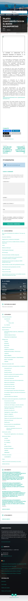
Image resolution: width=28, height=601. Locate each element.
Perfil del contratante (6, 454)
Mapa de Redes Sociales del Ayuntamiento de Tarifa (13, 264)
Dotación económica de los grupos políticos (13, 374)
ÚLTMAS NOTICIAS (6, 464)
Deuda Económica (8, 372)
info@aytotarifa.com (7, 556)
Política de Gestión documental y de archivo (11, 461)
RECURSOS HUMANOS (8, 448)
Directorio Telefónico (6, 237)
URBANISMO (6, 452)
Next (24, 145)
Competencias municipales (10, 402)
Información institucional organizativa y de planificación (14, 398)
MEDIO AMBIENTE (7, 355)
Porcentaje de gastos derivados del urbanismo (14, 390)
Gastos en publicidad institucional (11, 376)
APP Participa (5, 252)
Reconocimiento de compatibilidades (12, 424)
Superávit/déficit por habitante (11, 396)
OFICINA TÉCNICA (7, 446)
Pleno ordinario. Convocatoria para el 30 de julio (11, 568)
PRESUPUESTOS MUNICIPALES (10, 337)
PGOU (3, 245)
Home (4, 30)
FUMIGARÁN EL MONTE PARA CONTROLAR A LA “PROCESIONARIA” (20, 150)
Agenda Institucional (6, 327)
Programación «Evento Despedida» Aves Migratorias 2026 (13, 564)
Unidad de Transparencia (9, 426)
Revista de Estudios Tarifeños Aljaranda (10, 254)
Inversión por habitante (9, 384)
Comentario (6, 181)
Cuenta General (7, 370)
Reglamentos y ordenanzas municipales (10, 239)
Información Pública (6, 436)
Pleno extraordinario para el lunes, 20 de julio (11, 571)
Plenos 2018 (11, 323)
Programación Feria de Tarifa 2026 (8, 566)
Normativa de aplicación (9, 410)
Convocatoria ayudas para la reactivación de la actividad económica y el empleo (12, 258)
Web (4, 209)
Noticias (8, 30)
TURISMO (6, 361)
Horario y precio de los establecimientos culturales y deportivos (13, 407)
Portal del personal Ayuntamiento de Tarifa (11, 267)
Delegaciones (5, 339)
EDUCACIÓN (6, 345)
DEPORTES (6, 343)
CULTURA (6, 341)
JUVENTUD (6, 353)
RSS (4, 561)
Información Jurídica (6, 432)
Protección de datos (6, 271)
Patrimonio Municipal (8, 420)
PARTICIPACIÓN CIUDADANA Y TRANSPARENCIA (13, 357)
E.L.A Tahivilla (7, 325)
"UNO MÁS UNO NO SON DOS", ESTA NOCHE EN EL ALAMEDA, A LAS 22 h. (7, 150)
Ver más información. (5, 541)
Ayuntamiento (7, 319)
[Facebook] (12, 595)
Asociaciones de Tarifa (9, 400)
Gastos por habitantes (9, 378)
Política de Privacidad (6, 591)
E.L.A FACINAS (7, 440)
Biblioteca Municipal (6, 247)
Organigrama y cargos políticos (11, 412)
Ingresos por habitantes (9, 382)
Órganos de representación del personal (13, 418)
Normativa (3, 581)
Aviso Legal (3, 584)
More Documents (6, 509)
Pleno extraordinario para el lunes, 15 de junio (11, 573)
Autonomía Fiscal (8, 368)
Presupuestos (7, 394)
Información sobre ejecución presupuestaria (13, 380)
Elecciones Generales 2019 (8, 364)
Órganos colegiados (8, 414)
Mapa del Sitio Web (6, 269)
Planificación (7, 422)
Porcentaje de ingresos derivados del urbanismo (14, 392)
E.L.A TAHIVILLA (7, 442)
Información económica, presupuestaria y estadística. (13, 366)
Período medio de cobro (9, 386)
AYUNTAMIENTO (7, 456)
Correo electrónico (8, 203)
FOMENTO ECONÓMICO (9, 349)
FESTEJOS (6, 347)
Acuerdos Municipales (7, 316)
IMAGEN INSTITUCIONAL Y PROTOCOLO (12, 351)
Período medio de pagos (9, 388)
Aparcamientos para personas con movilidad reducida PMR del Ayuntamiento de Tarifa (13, 274)
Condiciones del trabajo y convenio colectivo (14, 404)
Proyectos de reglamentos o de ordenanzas (13, 434)
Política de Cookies (5, 587)
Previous (5, 145)
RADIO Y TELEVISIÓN (8, 359)
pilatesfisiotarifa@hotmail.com (10, 97)
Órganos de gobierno (9, 416)
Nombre (5, 197)
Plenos (7, 321)
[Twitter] (15, 595)
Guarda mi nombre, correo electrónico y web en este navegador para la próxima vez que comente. (13, 218)
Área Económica (5, 329)
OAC (5, 444)
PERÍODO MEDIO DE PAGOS (10, 335)
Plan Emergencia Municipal (7, 250)
